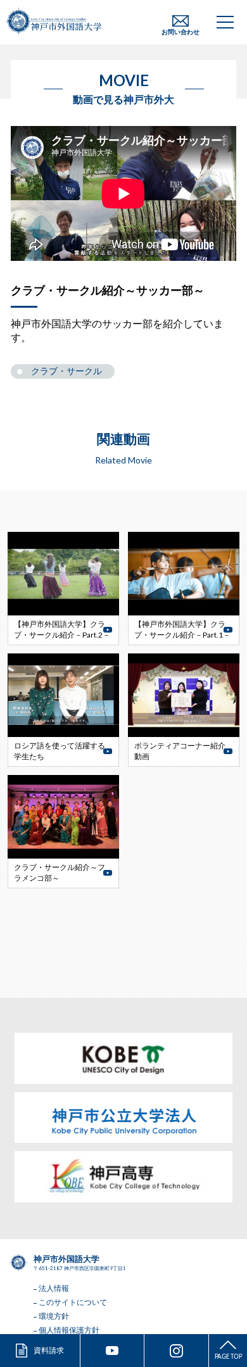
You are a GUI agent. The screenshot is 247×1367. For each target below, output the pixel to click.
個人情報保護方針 (69, 1330)
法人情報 (54, 1288)
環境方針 (54, 1316)
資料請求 (49, 1350)
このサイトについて (73, 1302)
